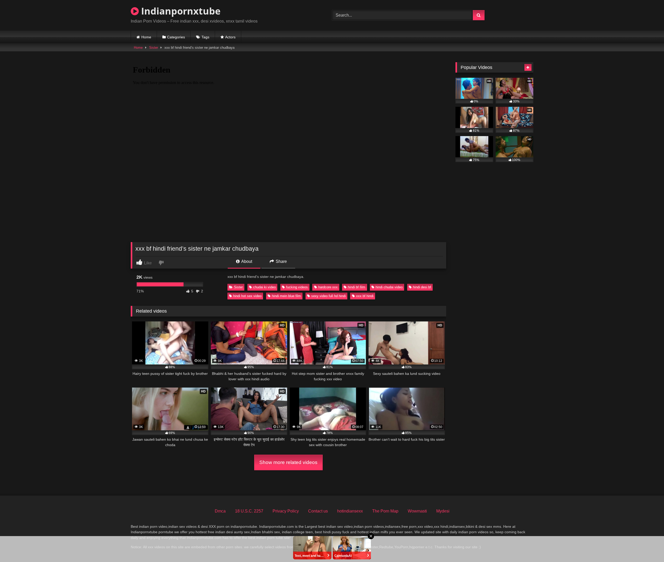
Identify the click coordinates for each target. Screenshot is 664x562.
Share (281, 261)
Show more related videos (288, 462)
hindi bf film (356, 287)
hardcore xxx (328, 287)
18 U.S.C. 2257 (249, 511)
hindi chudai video (389, 287)
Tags (205, 37)
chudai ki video (264, 287)
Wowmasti (417, 511)
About (246, 261)
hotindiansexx (350, 511)
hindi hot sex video (247, 296)
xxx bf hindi (365, 296)
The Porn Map (385, 511)
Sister (153, 48)
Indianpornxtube (179, 11)
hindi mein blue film (286, 296)
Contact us (318, 511)
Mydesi (442, 511)
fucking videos (297, 287)
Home (146, 37)
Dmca (220, 511)
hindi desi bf (422, 287)
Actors (230, 37)
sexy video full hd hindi (328, 296)
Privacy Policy (286, 511)
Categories (176, 37)
